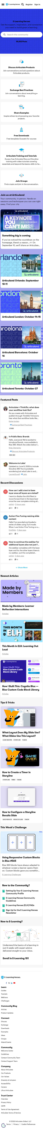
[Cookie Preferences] (3, 1125)
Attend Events (6, 1042)
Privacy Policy (6, 1102)
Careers (4, 1087)
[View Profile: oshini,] (5, 491)
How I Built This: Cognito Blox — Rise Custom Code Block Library (20, 688)
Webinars (4, 997)
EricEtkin (12, 530)
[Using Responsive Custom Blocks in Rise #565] (21, 842)
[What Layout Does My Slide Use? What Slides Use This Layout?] (21, 717)
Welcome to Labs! (17, 463)
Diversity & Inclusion (8, 1080)
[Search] (22, 4)
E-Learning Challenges (11, 874)
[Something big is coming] (21, 220)
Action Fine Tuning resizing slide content (24, 517)
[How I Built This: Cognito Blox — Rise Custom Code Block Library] (21, 671)
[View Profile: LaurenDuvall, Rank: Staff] (5, 464)
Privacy (16, 1124)
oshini (11, 504)
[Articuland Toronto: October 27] (21, 373)
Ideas (3, 1035)
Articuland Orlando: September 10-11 (20, 282)
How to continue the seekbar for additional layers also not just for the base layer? (24, 543)
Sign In (37, 4)
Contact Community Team (10, 1058)
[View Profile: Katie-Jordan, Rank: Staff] (5, 408)
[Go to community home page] (13, 4)
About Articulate (7, 1070)
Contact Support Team (9, 1061)
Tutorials (4, 994)
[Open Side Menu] (3, 4)
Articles (5, 614)
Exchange (4, 1025)
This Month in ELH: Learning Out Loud (20, 647)
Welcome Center (7, 1051)
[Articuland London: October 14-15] (21, 302)
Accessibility (5, 1083)
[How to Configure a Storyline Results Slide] (21, 797)
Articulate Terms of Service (11, 1113)
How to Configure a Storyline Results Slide (19, 813)
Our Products (6, 1073)
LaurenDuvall (14, 474)
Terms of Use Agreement (10, 1109)
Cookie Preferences (28, 1124)
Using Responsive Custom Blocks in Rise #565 (21, 859)
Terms (8, 1124)
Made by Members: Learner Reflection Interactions (18, 607)
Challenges (5, 1001)
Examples (4, 1032)
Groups (3, 1039)
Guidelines (5, 1054)
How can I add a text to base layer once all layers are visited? (23, 491)
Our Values (5, 1076)
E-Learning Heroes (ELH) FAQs (20, 905)
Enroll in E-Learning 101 (16, 958)
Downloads (5, 1028)
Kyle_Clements (15, 448)
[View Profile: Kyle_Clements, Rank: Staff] (5, 438)
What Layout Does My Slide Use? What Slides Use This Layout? (21, 734)
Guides (3, 990)
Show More (22, 567)
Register (29, 4)
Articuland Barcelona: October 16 (20, 354)
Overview (4, 1099)
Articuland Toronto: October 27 (20, 388)
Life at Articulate (7, 1090)
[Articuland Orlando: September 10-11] (21, 265)
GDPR (3, 1106)
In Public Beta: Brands (19, 436)
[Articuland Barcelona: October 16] (21, 337)
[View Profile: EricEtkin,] (5, 517)
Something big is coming (16, 235)
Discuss (4, 1021)
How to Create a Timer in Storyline (16, 774)
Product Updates (7, 1013)
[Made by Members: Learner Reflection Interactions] (21, 591)
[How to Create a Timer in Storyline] (21, 757)
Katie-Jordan (14, 421)
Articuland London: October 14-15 (21, 316)
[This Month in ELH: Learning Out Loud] (21, 631)
